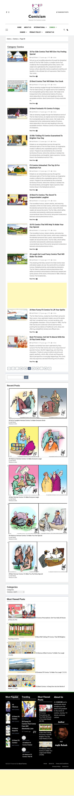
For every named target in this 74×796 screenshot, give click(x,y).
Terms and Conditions (62, 763)
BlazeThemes (23, 763)
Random (11, 90)
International (39, 27)
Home (19, 27)
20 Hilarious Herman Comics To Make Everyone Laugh (25, 459)
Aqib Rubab (34, 57)
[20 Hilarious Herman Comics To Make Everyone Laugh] (38, 457)
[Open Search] (64, 29)
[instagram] (9, 12)
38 (21, 368)
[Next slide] (17, 696)
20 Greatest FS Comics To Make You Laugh (48, 672)
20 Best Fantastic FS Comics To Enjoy (45, 108)
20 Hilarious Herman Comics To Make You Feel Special (25, 535)
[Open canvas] (7, 30)
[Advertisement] (37, 295)
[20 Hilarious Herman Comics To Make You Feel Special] (38, 533)
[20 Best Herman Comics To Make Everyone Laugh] (38, 495)
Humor (22, 32)
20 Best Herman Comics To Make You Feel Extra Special (26, 574)
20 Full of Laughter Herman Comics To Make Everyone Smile (27, 420)
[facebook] (7, 12)
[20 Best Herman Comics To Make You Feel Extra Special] (38, 572)
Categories (10, 590)
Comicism (37, 16)
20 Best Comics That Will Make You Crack (46, 81)
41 (33, 368)
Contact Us (49, 32)
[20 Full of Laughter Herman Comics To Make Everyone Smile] (38, 418)
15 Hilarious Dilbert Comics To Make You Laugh (49, 653)
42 (37, 368)
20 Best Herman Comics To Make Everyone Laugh (24, 497)
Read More (33, 76)
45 (45, 368)
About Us (27, 27)
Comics (52, 27)
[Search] (26, 377)
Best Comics (12, 60)
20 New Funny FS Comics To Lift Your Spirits (47, 310)
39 (25, 368)
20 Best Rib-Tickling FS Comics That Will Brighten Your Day (45, 734)
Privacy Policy (35, 32)
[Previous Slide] (13, 696)
